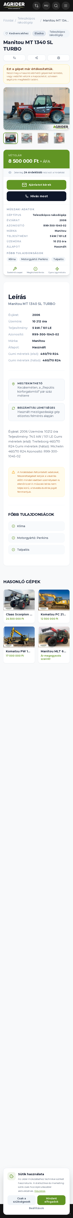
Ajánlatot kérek (40, 184)
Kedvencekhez (19, 33)
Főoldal (8, 20)
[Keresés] (56, 6)
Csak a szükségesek (21, 1200)
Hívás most (39, 196)
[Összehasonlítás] (36, 6)
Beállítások (36, 1208)
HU (46, 5)
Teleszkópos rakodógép (26, 20)
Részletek (39, 1190)
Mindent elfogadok (51, 1200)
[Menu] (66, 6)
